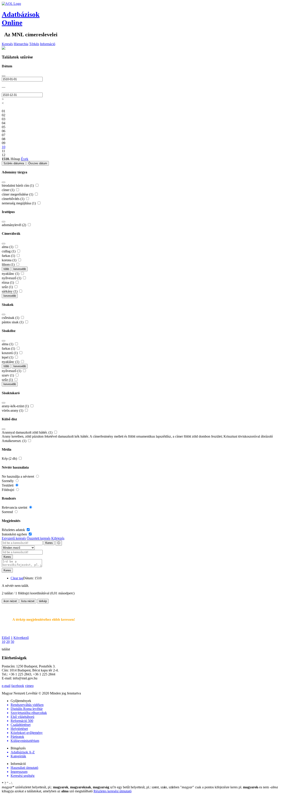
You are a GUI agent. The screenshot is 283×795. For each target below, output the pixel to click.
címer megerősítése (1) (18, 194)
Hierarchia (21, 44)
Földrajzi (8, 490)
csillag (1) (9, 251)
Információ (47, 44)
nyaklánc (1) (11, 273)
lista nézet (27, 601)
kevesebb (19, 269)
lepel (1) (8, 357)
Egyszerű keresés (14, 538)
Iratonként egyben (15, 534)
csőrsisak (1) (11, 318)
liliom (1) (8, 264)
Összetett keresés (38, 538)
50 (12, 642)
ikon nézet (10, 601)
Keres (49, 543)
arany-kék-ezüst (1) (16, 406)
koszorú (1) (10, 353)
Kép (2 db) (10, 458)
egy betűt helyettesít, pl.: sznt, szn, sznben (145, 787)
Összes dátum (37, 163)
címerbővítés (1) (13, 199)
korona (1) (9, 260)
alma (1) (8, 247)
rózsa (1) (8, 282)
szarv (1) (8, 375)
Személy (8, 481)
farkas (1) (9, 256)
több (6, 269)
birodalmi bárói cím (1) (18, 185)
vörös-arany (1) (13, 410)
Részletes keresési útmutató (113, 791)
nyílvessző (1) (12, 278)
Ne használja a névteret (18, 476)
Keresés (7, 44)
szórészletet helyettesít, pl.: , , (55, 787)
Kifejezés (57, 538)
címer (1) (8, 190)
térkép (43, 601)
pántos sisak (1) (13, 322)
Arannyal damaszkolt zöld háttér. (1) (27, 432)
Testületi (8, 485)
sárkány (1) (10, 291)
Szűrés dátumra (14, 163)
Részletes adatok (14, 530)
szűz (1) (8, 287)
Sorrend (8, 512)
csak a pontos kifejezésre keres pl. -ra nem (225, 787)
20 (8, 642)
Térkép (34, 44)
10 (3, 642)
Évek (24, 159)
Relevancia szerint (15, 507)
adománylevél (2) (14, 225)
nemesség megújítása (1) (19, 203)
